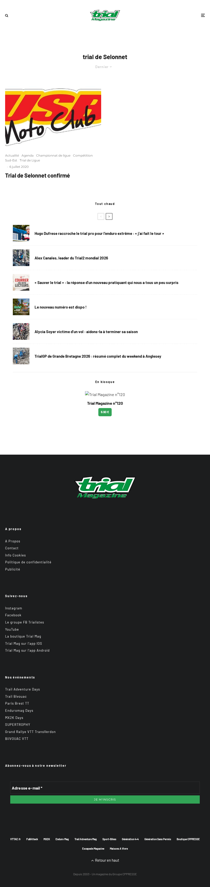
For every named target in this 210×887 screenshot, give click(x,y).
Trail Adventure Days (22, 689)
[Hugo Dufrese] (21, 233)
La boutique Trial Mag (23, 636)
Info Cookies (15, 555)
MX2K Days (14, 718)
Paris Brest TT (17, 703)
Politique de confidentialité (28, 562)
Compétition (83, 155)
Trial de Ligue (30, 160)
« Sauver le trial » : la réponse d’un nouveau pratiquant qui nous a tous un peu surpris (106, 282)
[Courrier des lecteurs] (21, 282)
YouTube (12, 629)
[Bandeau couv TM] (21, 307)
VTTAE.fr (15, 839)
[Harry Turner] (21, 356)
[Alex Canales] (21, 257)
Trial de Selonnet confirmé (37, 175)
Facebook (13, 615)
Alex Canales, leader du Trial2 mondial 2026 (71, 258)
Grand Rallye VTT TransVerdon (30, 732)
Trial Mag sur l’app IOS (23, 643)
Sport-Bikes (109, 839)
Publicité (12, 569)
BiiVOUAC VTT (16, 739)
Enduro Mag (62, 839)
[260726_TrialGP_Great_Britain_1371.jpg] (21, 331)
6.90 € (105, 412)
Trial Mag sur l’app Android (27, 650)
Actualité (12, 155)
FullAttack (32, 839)
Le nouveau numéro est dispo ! (61, 307)
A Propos (12, 541)
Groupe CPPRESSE (124, 874)
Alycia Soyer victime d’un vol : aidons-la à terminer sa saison (86, 331)
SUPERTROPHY (17, 724)
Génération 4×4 (130, 839)
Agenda (28, 155)
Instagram (13, 608)
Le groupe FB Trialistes (24, 622)
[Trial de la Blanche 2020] (53, 113)
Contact (12, 548)
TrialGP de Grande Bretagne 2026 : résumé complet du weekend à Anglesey (98, 356)
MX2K (47, 839)
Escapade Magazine (93, 848)
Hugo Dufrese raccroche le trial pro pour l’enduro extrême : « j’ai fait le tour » (99, 233)
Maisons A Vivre (119, 848)
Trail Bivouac (16, 696)
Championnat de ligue (53, 155)
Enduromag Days (19, 710)
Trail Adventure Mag (86, 839)
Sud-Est (11, 160)
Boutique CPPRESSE (188, 839)
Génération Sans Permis (157, 839)
